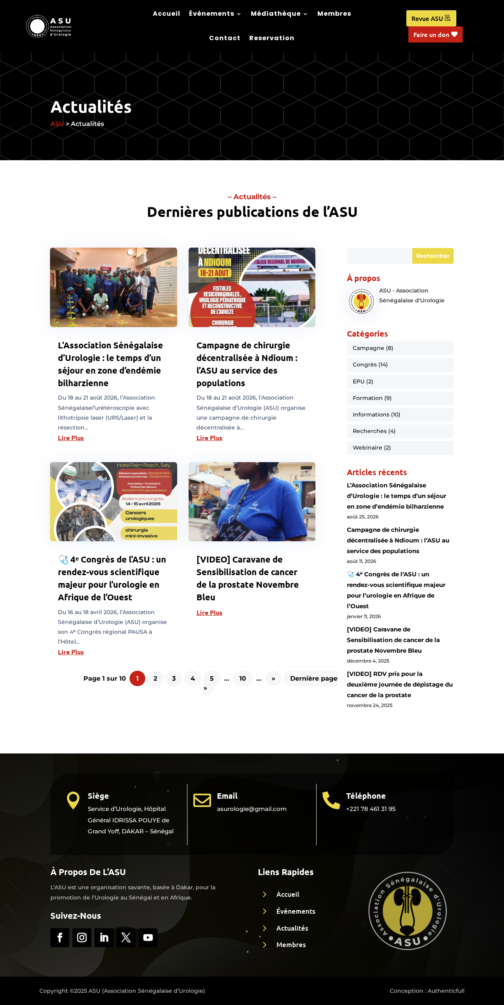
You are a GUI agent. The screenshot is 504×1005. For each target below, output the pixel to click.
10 (242, 678)
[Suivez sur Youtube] (148, 937)
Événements (211, 13)
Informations (371, 414)
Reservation (272, 38)
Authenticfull (446, 990)
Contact (225, 38)
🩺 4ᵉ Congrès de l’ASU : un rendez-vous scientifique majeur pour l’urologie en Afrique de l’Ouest (396, 590)
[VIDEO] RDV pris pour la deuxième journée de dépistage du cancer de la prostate (400, 684)
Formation (368, 398)
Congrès (365, 364)
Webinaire (367, 447)
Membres (334, 13)
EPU (359, 381)
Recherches (370, 431)
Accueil (166, 13)
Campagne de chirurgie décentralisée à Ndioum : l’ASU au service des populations (398, 540)
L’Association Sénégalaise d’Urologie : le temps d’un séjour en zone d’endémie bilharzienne (396, 495)
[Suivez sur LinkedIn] (103, 937)
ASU (57, 124)
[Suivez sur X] (126, 937)
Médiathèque (276, 13)
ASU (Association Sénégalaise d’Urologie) (147, 990)
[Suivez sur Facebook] (59, 937)
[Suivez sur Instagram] (81, 937)
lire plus (71, 437)
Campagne (368, 348)
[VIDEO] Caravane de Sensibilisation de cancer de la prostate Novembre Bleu (393, 640)
